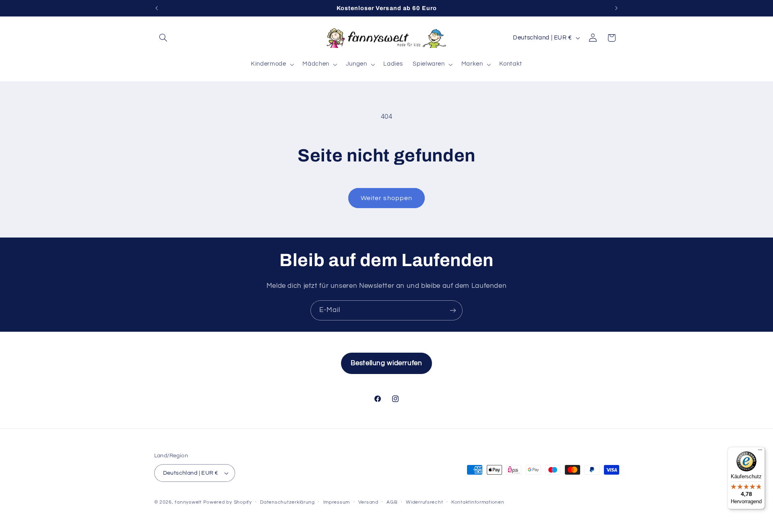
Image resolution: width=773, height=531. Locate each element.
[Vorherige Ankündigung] (156, 8)
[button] (163, 38)
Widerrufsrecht (424, 502)
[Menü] (760, 452)
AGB (391, 502)
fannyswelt (188, 502)
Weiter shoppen (386, 198)
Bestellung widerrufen (386, 363)
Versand (368, 502)
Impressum (336, 502)
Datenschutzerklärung (287, 502)
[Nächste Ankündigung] (616, 8)
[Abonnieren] (453, 310)
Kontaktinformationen (477, 502)
